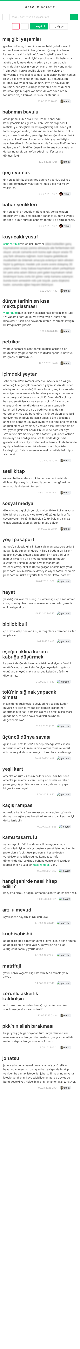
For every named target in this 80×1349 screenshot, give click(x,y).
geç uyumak (16, 172)
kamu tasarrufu (19, 837)
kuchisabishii (17, 933)
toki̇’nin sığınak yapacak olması (29, 694)
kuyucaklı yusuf (20, 236)
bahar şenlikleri (19, 204)
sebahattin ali (11, 243)
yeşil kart (12, 769)
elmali (67, 193)
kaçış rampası (18, 805)
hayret (66, 826)
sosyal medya (17, 503)
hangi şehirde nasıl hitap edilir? (29, 884)
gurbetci (65, 581)
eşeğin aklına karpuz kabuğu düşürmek (25, 654)
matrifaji (11, 966)
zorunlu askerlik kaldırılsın (20, 996)
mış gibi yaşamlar (22, 39)
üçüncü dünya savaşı (26, 737)
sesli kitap (13, 471)
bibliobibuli (14, 624)
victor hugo (10, 312)
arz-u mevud (16, 909)
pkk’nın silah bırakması (27, 1026)
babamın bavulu (20, 111)
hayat (8, 592)
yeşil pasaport (18, 539)
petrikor (11, 341)
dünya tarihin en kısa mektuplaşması (25, 303)
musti (67, 101)
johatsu (10, 1058)
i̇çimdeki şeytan (20, 374)
